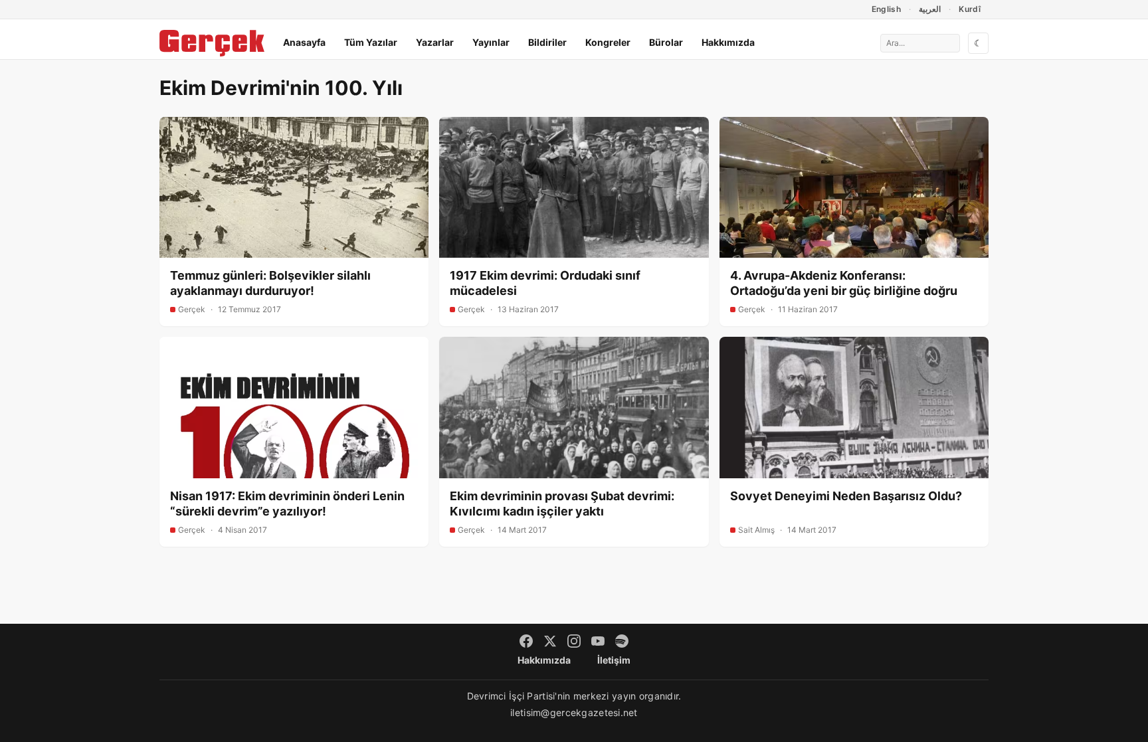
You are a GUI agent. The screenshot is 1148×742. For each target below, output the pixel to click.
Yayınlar (491, 42)
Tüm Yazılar (370, 42)
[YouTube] (598, 641)
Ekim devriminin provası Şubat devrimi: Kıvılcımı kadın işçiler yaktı (562, 503)
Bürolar (666, 42)
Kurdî (970, 9)
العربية (930, 9)
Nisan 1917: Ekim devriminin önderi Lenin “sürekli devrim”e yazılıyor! (287, 503)
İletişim (613, 660)
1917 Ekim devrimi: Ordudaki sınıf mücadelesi (545, 283)
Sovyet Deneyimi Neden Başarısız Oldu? (846, 496)
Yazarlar (435, 42)
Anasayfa (304, 42)
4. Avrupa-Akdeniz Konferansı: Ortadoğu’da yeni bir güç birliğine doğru (843, 283)
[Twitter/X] (550, 641)
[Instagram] (574, 641)
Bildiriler (547, 42)
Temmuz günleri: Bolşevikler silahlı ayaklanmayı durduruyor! (270, 283)
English (887, 9)
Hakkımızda (728, 42)
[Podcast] (621, 641)
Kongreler (607, 42)
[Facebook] (526, 641)
